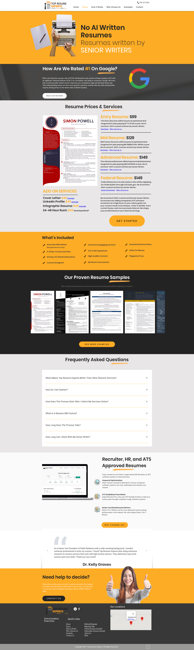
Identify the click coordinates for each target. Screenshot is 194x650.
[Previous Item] (46, 150)
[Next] (146, 550)
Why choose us (116, 129)
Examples (104, 129)
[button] (128, 7)
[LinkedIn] (75, 609)
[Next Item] (93, 150)
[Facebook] (79, 609)
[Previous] (47, 550)
